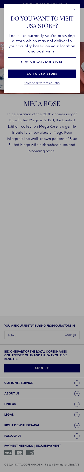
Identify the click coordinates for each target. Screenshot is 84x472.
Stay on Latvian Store (42, 61)
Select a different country (42, 83)
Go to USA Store (42, 73)
